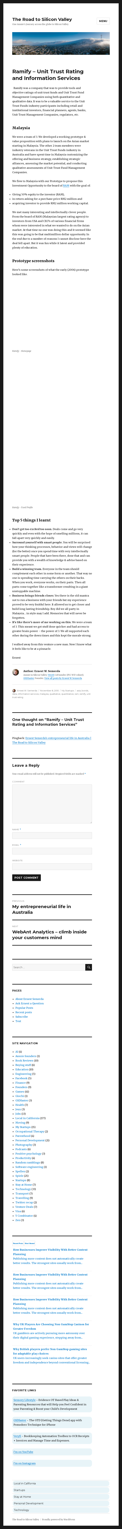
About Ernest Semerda (29, 999)
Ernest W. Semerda (27, 690)
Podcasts (21, 1149)
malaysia (44, 694)
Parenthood (22, 1135)
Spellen (20, 1171)
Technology (23, 1189)
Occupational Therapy (29, 1131)
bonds (85, 690)
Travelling (22, 1198)
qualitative (55, 694)
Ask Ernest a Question (29, 1003)
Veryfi (51, 675)
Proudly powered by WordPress (58, 1519)
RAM (66, 185)
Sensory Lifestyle (25, 1400)
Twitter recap (24, 1202)
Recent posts (23, 1012)
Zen (17, 1220)
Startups (20, 1180)
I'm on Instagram (25, 1463)
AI (16, 1051)
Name (16, 829)
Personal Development (30, 1140)
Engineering (23, 1073)
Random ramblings (27, 1162)
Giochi (19, 1096)
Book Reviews (24, 1060)
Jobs (18, 1113)
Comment (18, 781)
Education (21, 1069)
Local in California (27, 1118)
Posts (18, 1243)
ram (77, 694)
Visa (18, 1211)
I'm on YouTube (23, 1451)
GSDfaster (28, 678)
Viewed (29, 1243)
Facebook (21, 1078)
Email (16, 845)
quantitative (67, 694)
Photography (23, 1144)
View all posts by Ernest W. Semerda (63, 678)
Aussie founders (25, 1056)
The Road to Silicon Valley (42, 19)
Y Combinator (24, 1215)
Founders (21, 1087)
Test (18, 1021)
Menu (103, 21)
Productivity (23, 1158)
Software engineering (29, 1167)
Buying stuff (23, 1065)
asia (79, 690)
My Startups (68, 690)
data (14, 694)
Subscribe (21, 1016)
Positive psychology (28, 1153)
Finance (20, 1082)
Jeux (18, 1109)
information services (28, 694)
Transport (22, 1193)
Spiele (19, 1175)
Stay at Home (23, 1184)
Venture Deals (24, 1206)
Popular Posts (24, 1007)
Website (17, 860)
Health (19, 1104)
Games (19, 1091)
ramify (83, 694)
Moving (20, 1122)
